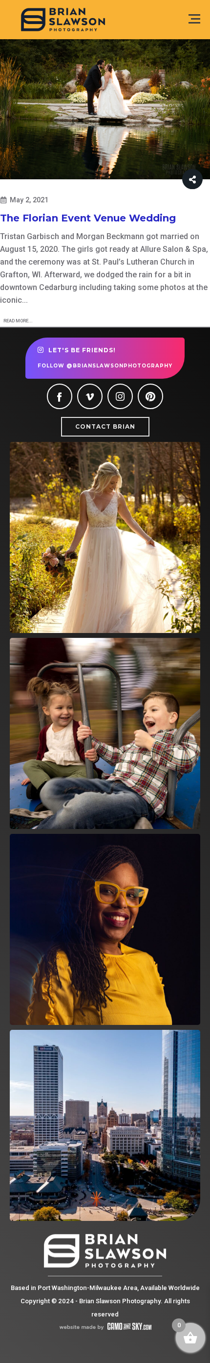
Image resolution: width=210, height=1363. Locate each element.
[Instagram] (120, 396)
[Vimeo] (90, 396)
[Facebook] (59, 396)
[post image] (105, 109)
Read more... (18, 320)
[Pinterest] (150, 396)
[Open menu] (194, 19)
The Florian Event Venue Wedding (88, 218)
